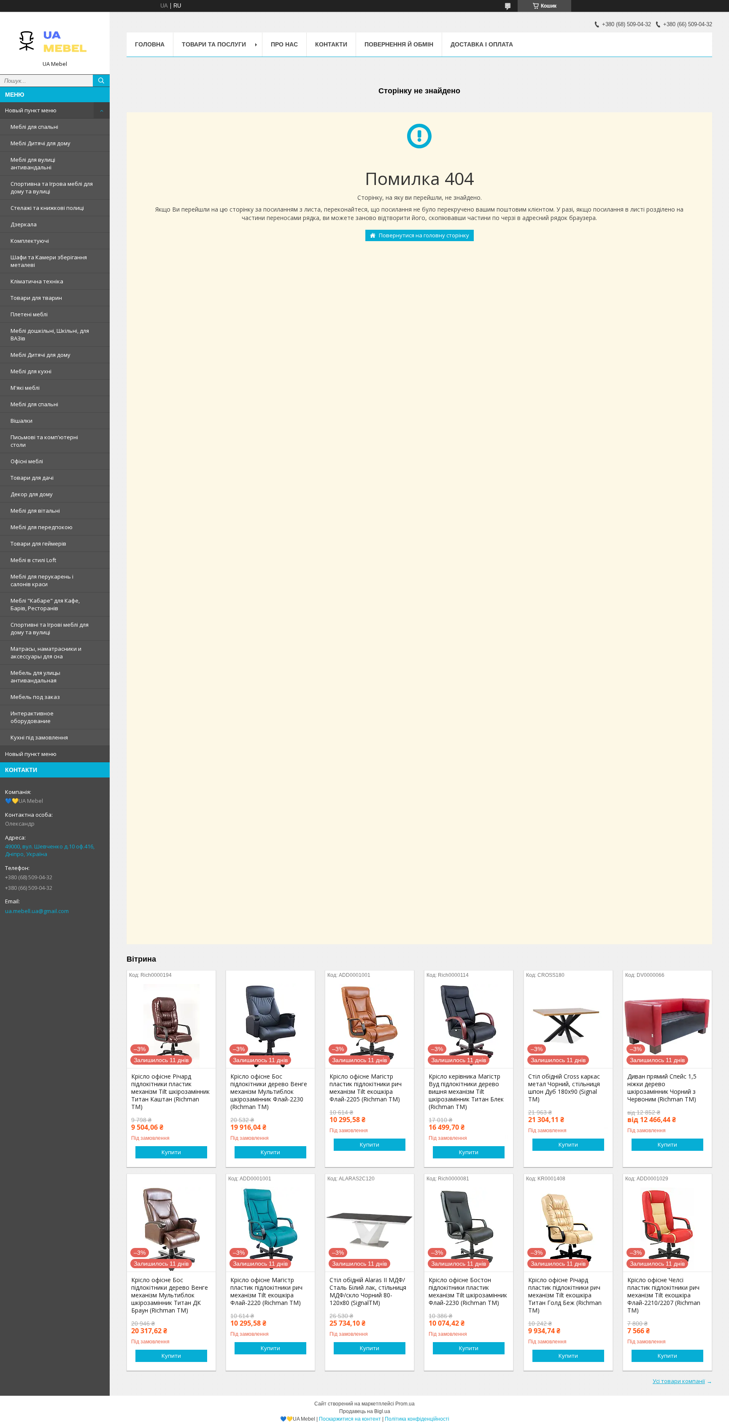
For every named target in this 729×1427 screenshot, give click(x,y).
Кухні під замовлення (39, 737)
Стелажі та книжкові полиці (47, 208)
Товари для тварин (36, 298)
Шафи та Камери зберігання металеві (49, 261)
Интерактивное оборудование (32, 717)
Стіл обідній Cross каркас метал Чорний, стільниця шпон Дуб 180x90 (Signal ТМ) (564, 1088)
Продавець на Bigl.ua (364, 1411)
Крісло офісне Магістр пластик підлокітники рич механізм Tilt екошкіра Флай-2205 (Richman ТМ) (365, 1088)
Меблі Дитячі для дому (40, 143)
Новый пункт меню (31, 110)
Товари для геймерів (38, 543)
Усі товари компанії (679, 1381)
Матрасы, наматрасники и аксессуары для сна (46, 652)
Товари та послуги (214, 44)
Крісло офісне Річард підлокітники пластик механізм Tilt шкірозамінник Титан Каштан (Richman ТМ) (170, 1092)
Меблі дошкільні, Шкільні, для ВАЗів (50, 334)
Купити (171, 1152)
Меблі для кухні (31, 371)
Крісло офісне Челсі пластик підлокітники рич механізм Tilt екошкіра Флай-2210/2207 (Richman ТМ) (663, 1295)
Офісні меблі (27, 461)
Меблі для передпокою (42, 527)
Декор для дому (32, 494)
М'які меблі (25, 387)
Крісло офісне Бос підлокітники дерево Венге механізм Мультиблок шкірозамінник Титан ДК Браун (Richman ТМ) (169, 1295)
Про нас (284, 44)
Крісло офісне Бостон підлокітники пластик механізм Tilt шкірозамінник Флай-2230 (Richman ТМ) (468, 1291)
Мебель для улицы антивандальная (35, 676)
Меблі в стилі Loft (33, 560)
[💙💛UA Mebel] (54, 39)
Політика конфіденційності (417, 1419)
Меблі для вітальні (35, 510)
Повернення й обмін (398, 44)
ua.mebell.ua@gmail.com (37, 911)
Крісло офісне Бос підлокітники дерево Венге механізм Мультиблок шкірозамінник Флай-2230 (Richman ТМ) (268, 1092)
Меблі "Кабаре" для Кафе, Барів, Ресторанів (45, 604)
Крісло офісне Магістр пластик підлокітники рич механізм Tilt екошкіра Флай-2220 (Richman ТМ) (266, 1291)
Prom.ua (405, 1404)
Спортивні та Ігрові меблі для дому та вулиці (50, 628)
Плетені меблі (29, 314)
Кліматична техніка (37, 281)
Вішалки (21, 420)
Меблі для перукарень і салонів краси (42, 580)
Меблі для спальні (34, 126)
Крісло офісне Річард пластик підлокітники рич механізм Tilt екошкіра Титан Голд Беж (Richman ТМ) (565, 1295)
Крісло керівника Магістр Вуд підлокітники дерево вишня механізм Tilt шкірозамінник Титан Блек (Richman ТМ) (466, 1092)
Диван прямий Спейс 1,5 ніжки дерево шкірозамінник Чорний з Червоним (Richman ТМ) (662, 1088)
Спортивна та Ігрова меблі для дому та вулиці (52, 187)
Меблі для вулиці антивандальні (33, 163)
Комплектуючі (30, 241)
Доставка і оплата (482, 44)
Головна (150, 44)
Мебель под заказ (35, 697)
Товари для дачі (32, 477)
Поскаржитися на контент (350, 1419)
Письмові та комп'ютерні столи (44, 440)
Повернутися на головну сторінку (424, 235)
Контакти (331, 44)
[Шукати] (101, 80)
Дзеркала (24, 224)
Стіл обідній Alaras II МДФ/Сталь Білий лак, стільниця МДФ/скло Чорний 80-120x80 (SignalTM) (367, 1291)
